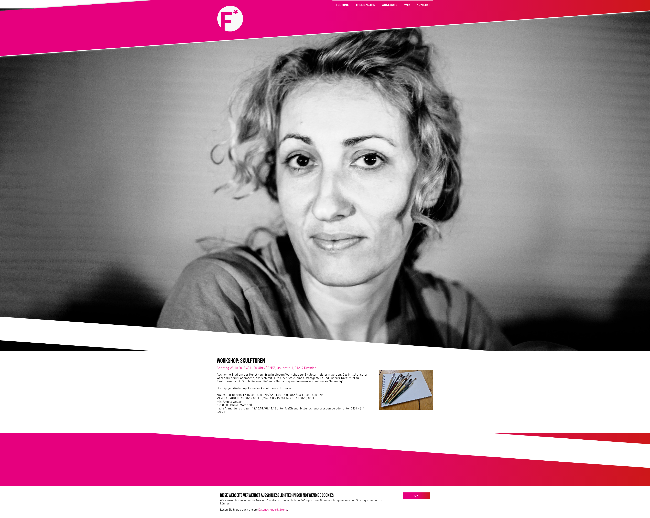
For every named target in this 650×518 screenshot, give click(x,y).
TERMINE (342, 5)
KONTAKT (423, 5)
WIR (407, 5)
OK (416, 496)
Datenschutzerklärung (272, 509)
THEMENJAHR (365, 5)
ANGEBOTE (389, 5)
